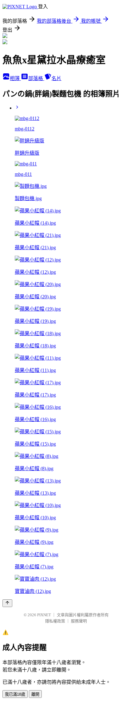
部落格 (36, 78)
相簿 (15, 78)
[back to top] (7, 603)
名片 (56, 78)
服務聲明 (79, 621)
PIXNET (44, 615)
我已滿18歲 (15, 694)
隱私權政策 (55, 621)
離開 (35, 694)
